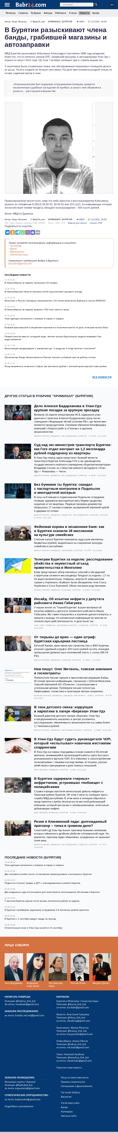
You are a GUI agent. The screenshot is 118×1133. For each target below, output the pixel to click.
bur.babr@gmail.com (20, 263)
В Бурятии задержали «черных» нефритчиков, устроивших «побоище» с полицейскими (68, 783)
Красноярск (80, 695)
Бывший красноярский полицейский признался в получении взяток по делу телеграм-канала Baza (56, 327)
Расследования (69, 436)
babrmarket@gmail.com (27, 1099)
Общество (67, 515)
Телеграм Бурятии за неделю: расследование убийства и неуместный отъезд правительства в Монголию (73, 563)
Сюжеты (23, 13)
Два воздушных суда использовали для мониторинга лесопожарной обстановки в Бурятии (52, 892)
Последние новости (18, 275)
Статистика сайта (70, 1103)
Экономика (67, 550)
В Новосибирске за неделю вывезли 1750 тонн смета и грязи (37, 309)
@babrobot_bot (24, 1085)
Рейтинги (60, 13)
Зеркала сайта (69, 1116)
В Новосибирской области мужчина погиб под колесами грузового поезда (43, 291)
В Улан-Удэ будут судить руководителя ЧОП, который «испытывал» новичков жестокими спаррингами (72, 743)
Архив (95, 13)
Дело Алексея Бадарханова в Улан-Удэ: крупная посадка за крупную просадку (68, 408)
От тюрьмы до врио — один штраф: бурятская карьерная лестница (65, 639)
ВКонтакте (17, 251)
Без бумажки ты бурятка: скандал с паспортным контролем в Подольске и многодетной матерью (67, 489)
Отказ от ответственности (75, 1077)
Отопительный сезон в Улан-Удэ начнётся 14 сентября (34, 928)
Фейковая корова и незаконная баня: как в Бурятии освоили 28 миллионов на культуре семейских (69, 531)
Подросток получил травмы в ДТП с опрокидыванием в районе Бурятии (42, 883)
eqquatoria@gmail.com (27, 1088)
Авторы (48, 13)
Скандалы (68, 695)
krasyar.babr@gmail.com (80, 1034)
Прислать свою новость (69, 1067)
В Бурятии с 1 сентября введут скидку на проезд (30, 919)
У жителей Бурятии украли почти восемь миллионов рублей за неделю (42, 901)
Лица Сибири (17, 945)
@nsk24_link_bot (77, 1044)
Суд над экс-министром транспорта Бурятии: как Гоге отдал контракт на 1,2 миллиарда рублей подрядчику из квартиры (73, 449)
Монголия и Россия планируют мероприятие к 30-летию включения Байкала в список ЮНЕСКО (55, 300)
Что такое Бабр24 (70, 1092)
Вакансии (66, 1097)
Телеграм (16, 246)
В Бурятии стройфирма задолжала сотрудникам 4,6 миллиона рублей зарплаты (47, 910)
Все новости (102, 377)
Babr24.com (39, 21)
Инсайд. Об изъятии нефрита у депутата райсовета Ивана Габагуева (69, 601)
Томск (90, 695)
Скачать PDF (96, 223)
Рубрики (36, 13)
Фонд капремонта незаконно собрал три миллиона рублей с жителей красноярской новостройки (56, 366)
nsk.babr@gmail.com (78, 1047)
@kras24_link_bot (77, 1031)
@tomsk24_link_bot (78, 1057)
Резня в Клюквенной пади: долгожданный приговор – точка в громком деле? (70, 824)
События (82, 845)
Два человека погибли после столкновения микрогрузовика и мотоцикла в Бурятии (48, 874)
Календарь (67, 1111)
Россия (104, 515)
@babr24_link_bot (25, 1001)
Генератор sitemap (74, 1127)
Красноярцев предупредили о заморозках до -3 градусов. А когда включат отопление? (50, 348)
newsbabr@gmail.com (27, 1004)
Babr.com (30, 5)
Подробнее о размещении (19, 1106)
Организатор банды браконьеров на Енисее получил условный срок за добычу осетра (50, 357)
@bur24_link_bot (77, 1004)
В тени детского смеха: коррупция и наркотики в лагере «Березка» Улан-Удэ (69, 709)
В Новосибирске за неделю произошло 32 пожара (31, 283)
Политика (66, 590)
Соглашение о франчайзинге (76, 1086)
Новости (84, 13)
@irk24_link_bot (76, 1017)
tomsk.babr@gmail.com (79, 1061)
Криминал (54, 21)
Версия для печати (77, 223)
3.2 (23, 1127)
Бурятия (67, 21)
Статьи (73, 13)
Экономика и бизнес (67, 625)
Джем (13, 248)
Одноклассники (19, 254)
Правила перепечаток (73, 1082)
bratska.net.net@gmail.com (29, 1015)
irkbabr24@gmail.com (78, 1021)
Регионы (11, 13)
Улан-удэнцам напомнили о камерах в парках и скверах (34, 318)
